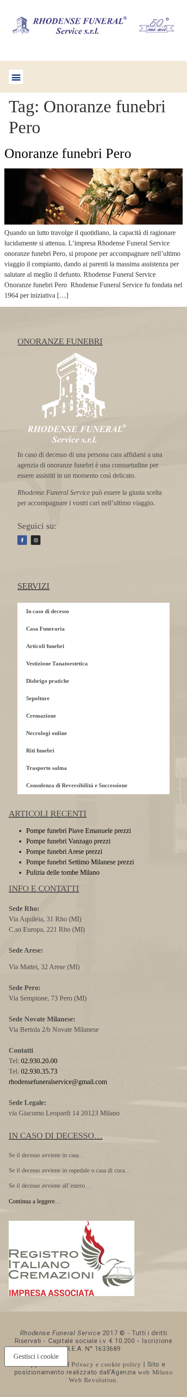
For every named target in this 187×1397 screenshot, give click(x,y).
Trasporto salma (46, 768)
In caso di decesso (47, 611)
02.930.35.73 (38, 1071)
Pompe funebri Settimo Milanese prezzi (80, 862)
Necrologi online (46, 733)
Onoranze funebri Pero (67, 153)
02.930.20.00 (39, 1061)
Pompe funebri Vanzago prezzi (68, 841)
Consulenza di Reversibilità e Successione (76, 785)
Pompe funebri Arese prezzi (64, 851)
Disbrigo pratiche (47, 681)
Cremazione (41, 715)
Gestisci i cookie (36, 1356)
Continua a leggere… (35, 1201)
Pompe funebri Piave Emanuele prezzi (78, 830)
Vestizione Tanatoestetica (57, 663)
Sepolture (38, 698)
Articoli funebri (45, 646)
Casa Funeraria (45, 628)
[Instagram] (35, 540)
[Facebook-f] (22, 540)
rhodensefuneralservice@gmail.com (58, 1081)
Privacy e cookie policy (106, 1364)
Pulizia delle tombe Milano (63, 872)
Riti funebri (40, 750)
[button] (16, 77)
